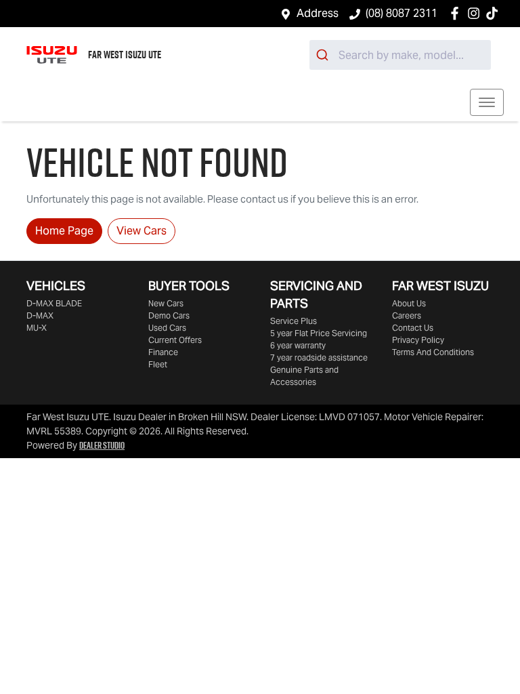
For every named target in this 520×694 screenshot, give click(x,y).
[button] (487, 102)
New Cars (165, 303)
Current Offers (175, 340)
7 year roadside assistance (319, 357)
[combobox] (400, 55)
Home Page (64, 231)
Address (318, 13)
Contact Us (412, 328)
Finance (163, 352)
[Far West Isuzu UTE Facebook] (457, 13)
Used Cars (167, 328)
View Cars (141, 231)
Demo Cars (169, 315)
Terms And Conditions (433, 352)
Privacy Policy (418, 340)
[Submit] (324, 55)
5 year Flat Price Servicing (318, 333)
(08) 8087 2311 (401, 13)
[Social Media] (494, 13)
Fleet (157, 364)
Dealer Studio (102, 445)
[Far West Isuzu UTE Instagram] (476, 13)
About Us (409, 303)
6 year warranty (298, 345)
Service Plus (293, 321)
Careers (406, 315)
